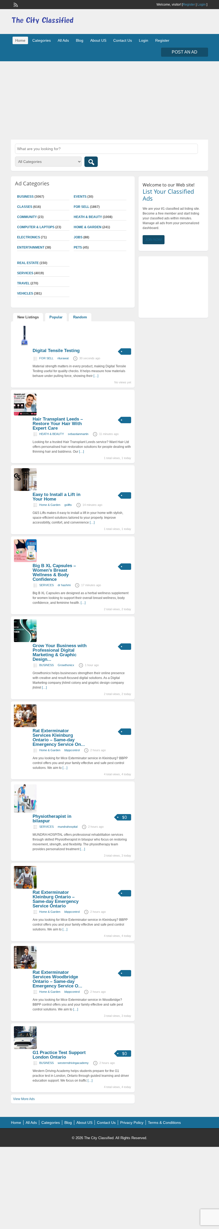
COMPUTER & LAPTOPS (35, 227)
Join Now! (153, 240)
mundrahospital (67, 826)
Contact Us (122, 40)
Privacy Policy (131, 1122)
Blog (79, 40)
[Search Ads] (91, 162)
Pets (78, 247)
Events (80, 197)
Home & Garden (87, 227)
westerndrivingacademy (73, 1062)
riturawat (63, 358)
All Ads (63, 40)
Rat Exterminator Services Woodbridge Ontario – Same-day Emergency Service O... (57, 979)
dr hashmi (64, 585)
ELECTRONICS (28, 237)
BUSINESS (46, 665)
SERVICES (46, 585)
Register (189, 4)
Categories (41, 40)
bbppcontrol (72, 750)
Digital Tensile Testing (56, 350)
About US (98, 40)
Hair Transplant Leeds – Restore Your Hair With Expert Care (58, 424)
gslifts (68, 504)
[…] (95, 376)
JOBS (78, 237)
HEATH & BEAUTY (88, 217)
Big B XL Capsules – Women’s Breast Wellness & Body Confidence (54, 572)
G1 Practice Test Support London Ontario (59, 1055)
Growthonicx (66, 665)
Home (20, 40)
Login (201, 4)
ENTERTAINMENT (30, 247)
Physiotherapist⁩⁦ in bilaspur (52, 818)
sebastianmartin (78, 434)
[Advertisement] (109, 99)
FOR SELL (81, 207)
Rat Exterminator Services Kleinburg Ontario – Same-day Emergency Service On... (59, 737)
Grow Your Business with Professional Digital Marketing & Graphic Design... (60, 652)
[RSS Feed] (15, 4)
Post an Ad (184, 52)
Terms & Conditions (164, 1122)
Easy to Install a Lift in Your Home (56, 497)
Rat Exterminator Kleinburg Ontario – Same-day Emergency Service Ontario (56, 899)
